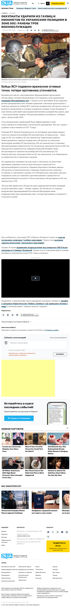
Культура (38, 578)
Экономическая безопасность (23, 576)
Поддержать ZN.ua (58, 3)
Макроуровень (6, 572)
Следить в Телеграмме (20, 418)
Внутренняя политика (8, 566)
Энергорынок (5, 575)
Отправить (60, 354)
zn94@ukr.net (40, 539)
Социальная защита (24, 566)
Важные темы (7, 8)
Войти (43, 3)
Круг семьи (56, 572)
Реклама (4, 537)
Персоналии (22, 580)
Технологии (39, 569)
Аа (48, 3)
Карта (3, 545)
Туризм (55, 575)
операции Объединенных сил (15, 100)
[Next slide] (68, 8)
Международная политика (9, 569)
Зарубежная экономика (26, 569)
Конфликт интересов (25, 572)
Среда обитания (41, 572)
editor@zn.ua (20, 544)
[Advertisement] (28, 378)
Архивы (3, 531)
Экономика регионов (8, 581)
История (55, 569)
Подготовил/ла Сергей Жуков (15, 322)
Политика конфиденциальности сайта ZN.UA (15, 602)
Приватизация (6, 578)
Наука (37, 566)
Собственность (57, 578)
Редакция (4, 534)
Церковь (38, 575)
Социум (55, 566)
